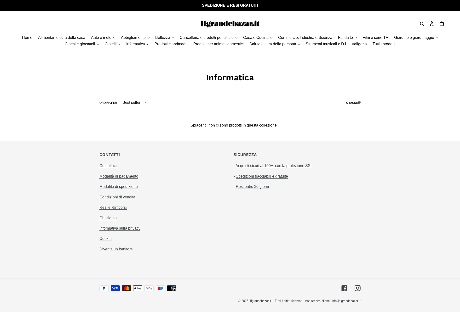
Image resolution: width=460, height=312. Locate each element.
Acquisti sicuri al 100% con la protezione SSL (274, 166)
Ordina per (108, 102)
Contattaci (108, 166)
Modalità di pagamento (118, 176)
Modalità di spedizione (118, 187)
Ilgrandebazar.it (260, 301)
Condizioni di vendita (117, 197)
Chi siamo (108, 218)
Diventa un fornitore (116, 249)
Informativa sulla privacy (119, 228)
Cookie (105, 239)
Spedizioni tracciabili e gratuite (262, 176)
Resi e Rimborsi (113, 207)
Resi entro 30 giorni (252, 187)
